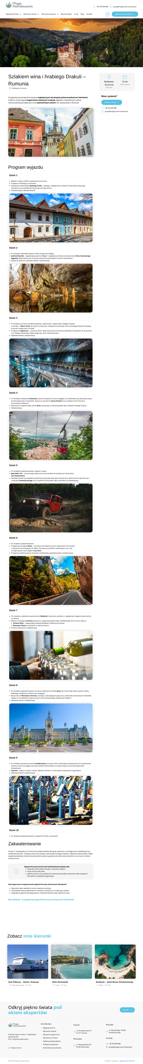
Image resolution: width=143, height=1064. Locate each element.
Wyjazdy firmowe (12, 14)
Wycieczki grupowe (49, 14)
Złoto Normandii (60, 982)
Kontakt (89, 14)
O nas (76, 14)
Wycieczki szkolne (30, 14)
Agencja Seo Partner (127, 1061)
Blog (82, 14)
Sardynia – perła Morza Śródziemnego (114, 982)
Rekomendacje (66, 14)
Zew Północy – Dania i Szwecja (23, 982)
